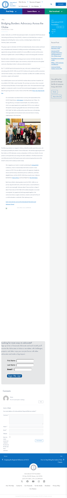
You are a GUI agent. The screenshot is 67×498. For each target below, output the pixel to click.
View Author (59, 27)
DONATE (60, 4)
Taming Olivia (15, 177)
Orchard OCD (35, 165)
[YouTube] (33, 482)
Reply (41, 401)
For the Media (38, 485)
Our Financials (28, 485)
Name (5, 426)
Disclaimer (47, 485)
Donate (54, 91)
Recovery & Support (35, 2)
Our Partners (32, 489)
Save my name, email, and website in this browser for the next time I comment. (6, 443)
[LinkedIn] (44, 482)
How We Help (10, 485)
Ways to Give (56, 96)
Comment (6, 415)
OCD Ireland (20, 100)
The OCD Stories (34, 177)
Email (5, 430)
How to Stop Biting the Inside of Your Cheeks (51, 461)
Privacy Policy (56, 485)
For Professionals (23, 6)
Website (5, 433)
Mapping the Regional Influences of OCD (16, 460)
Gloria (11, 397)
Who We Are (22, 2)
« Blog (2, 19)
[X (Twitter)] (22, 482)
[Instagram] (38, 482)
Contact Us (19, 485)
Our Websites (35, 6)
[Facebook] (27, 482)
